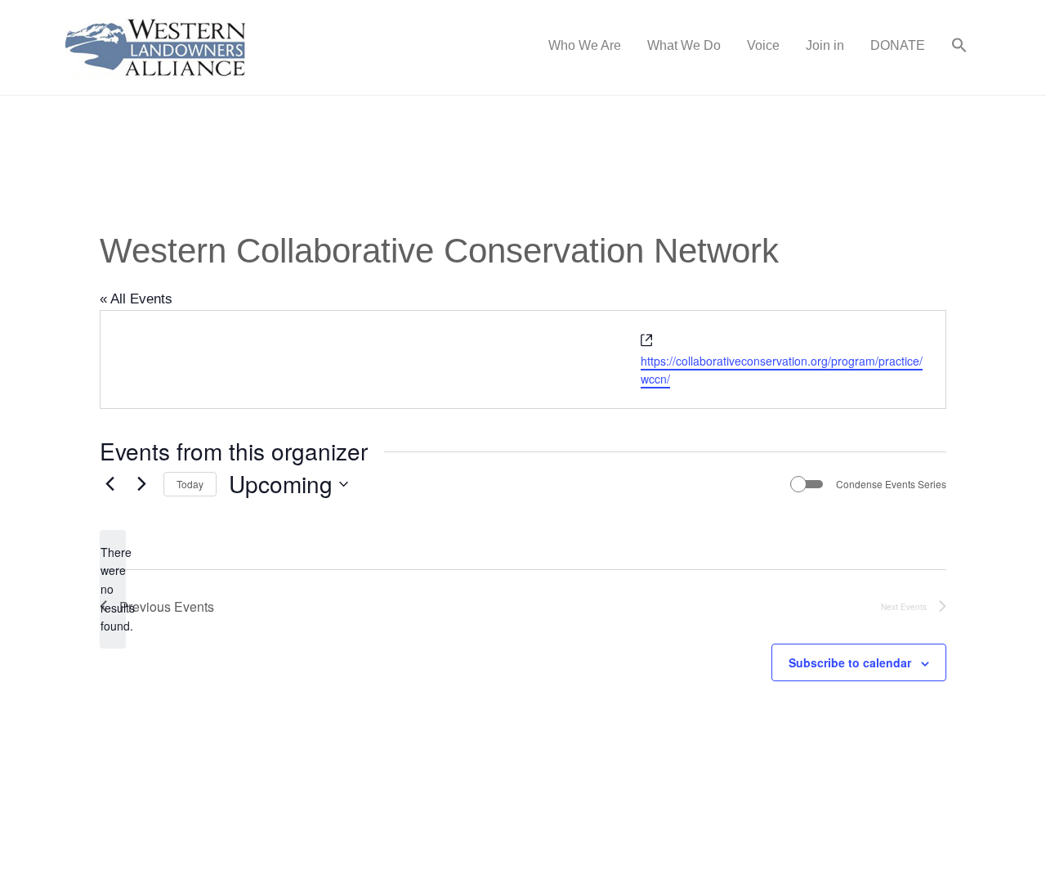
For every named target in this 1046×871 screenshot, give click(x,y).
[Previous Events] (109, 484)
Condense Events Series (891, 484)
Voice (763, 45)
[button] (959, 47)
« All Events (136, 299)
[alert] (113, 589)
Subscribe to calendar (850, 662)
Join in (825, 45)
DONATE (897, 45)
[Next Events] (141, 484)
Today (190, 484)
